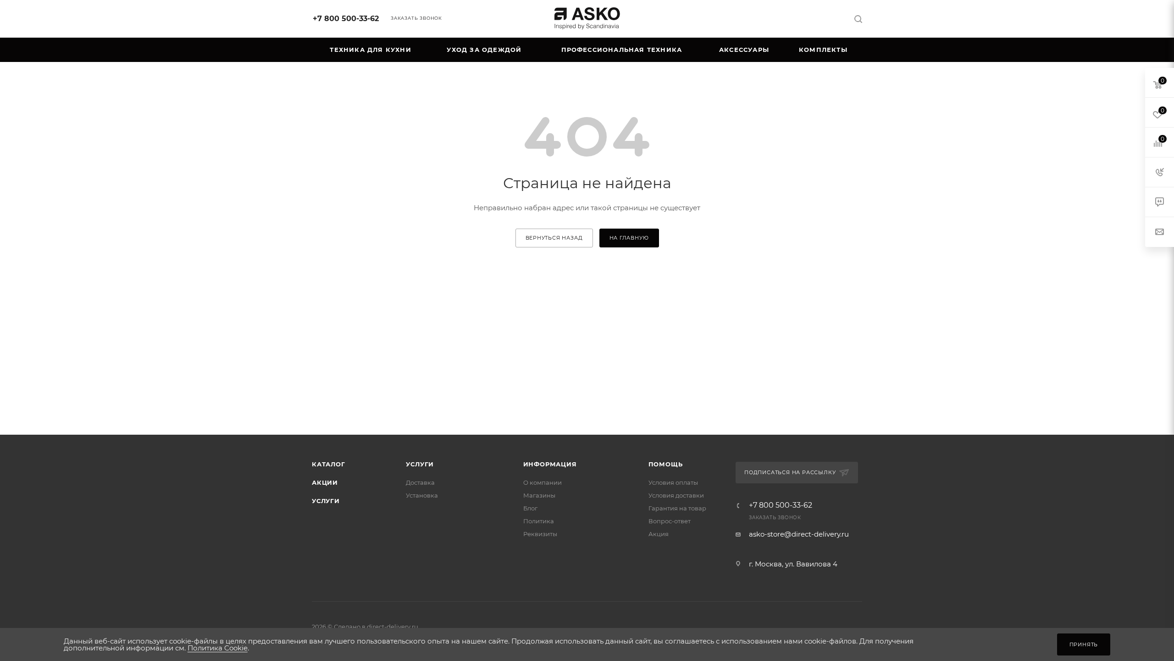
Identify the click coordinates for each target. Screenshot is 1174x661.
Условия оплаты (673, 482)
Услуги (326, 500)
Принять (1083, 644)
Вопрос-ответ (669, 521)
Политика (538, 521)
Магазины (539, 495)
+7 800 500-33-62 (346, 18)
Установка (422, 495)
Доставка (420, 482)
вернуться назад (554, 238)
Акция (658, 534)
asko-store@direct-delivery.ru (799, 534)
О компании (542, 482)
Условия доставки (676, 495)
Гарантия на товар (677, 508)
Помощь (665, 464)
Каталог (328, 464)
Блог (530, 508)
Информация (550, 464)
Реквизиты (540, 534)
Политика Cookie (218, 648)
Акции (325, 482)
